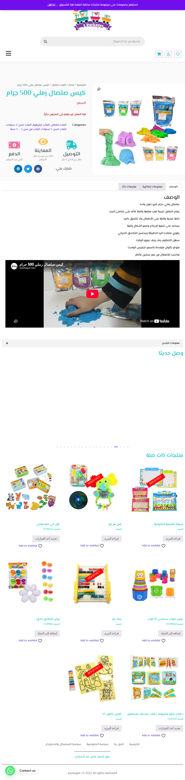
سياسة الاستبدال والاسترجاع (63, 744)
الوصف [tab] (173, 187)
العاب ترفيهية (41, 125)
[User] (168, 54)
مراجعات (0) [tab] (129, 187)
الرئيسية (81, 85)
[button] (98, 89)
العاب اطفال (59, 85)
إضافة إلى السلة (170, 633)
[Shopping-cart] (159, 54)
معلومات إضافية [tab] (153, 187)
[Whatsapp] (10, 770)
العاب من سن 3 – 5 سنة (25, 129)
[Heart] (177, 54)
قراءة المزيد (173, 538)
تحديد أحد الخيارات (46, 538)
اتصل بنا (119, 744)
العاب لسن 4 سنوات (19, 125)
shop (71, 85)
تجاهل (51, 5)
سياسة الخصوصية (97, 744)
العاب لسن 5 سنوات (53, 129)
